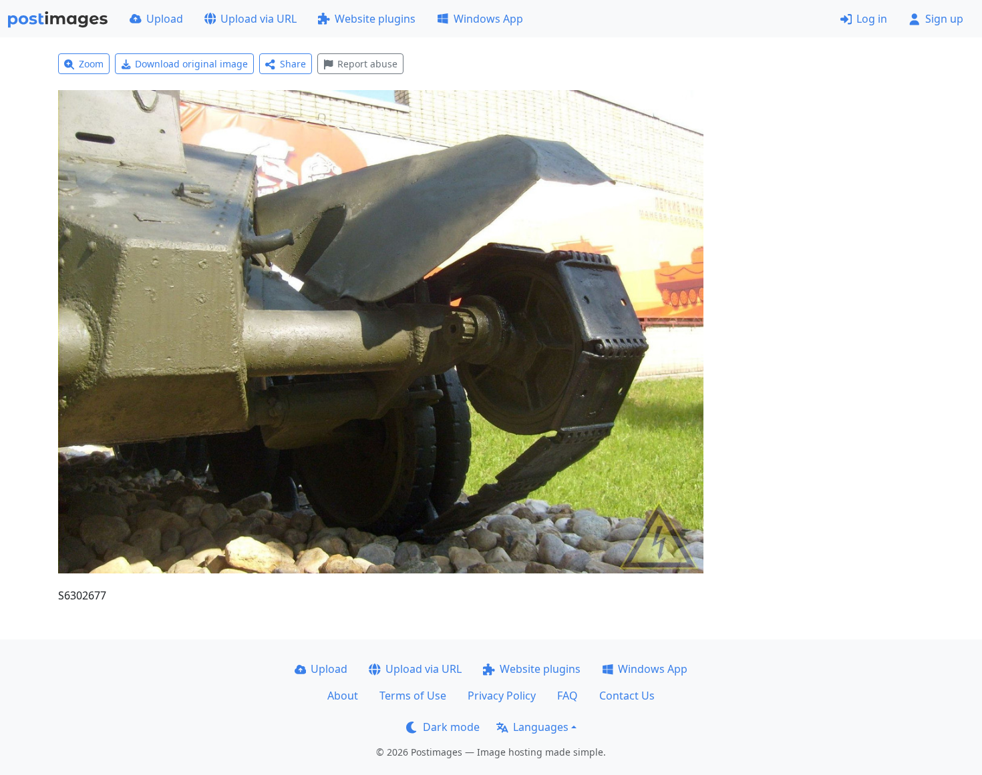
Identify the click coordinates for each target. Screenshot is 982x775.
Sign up (944, 18)
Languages (540, 727)
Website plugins (375, 18)
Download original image (191, 63)
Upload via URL (258, 18)
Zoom (91, 63)
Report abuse (367, 63)
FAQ (567, 695)
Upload (164, 18)
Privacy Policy (502, 695)
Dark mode (451, 727)
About (342, 695)
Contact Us (627, 695)
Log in (871, 18)
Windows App (488, 18)
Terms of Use (412, 695)
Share (293, 63)
